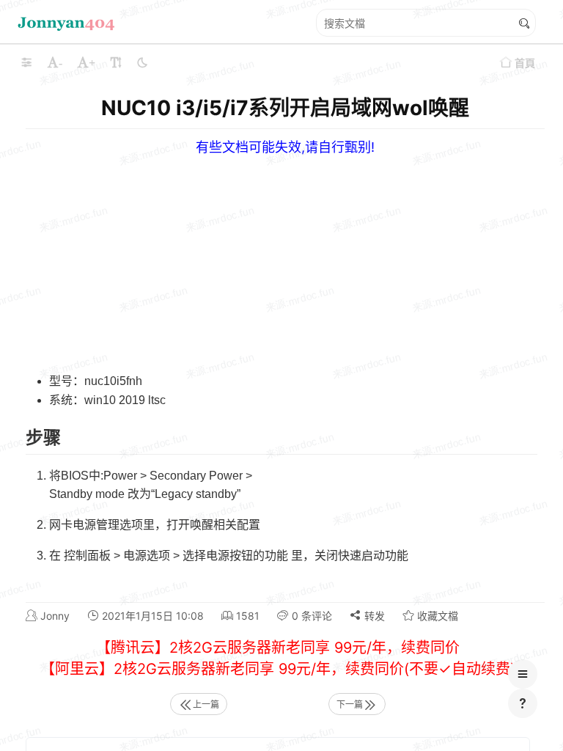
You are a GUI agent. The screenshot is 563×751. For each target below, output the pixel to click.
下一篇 (349, 704)
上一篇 (206, 704)
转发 (373, 615)
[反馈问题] (522, 703)
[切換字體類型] (116, 62)
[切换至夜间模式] (142, 62)
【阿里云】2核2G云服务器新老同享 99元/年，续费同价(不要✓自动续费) (277, 669)
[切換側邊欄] (26, 62)
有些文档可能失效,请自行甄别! (285, 147)
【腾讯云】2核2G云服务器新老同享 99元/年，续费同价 (278, 647)
